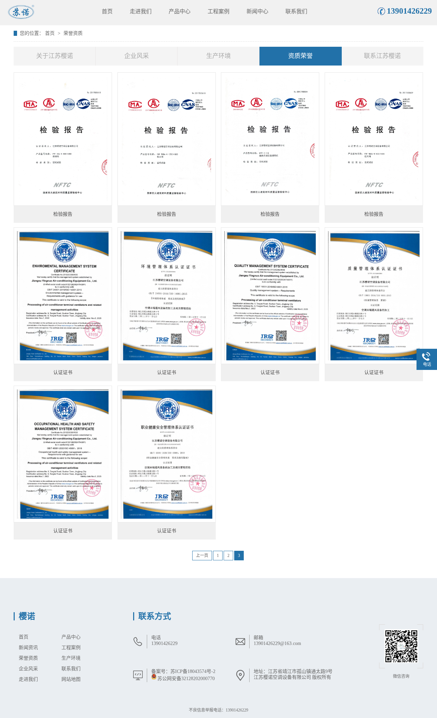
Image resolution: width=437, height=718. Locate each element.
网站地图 (71, 679)
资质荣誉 (300, 56)
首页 (107, 11)
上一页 (202, 555)
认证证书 (62, 372)
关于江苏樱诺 (54, 56)
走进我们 (141, 11)
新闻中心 (257, 11)
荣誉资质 (73, 33)
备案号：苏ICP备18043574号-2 (183, 671)
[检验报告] (63, 139)
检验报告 (62, 214)
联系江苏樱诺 (382, 56)
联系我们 (296, 11)
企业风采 (136, 56)
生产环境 (218, 56)
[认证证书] (63, 295)
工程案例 (218, 11)
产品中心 (180, 11)
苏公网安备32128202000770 (186, 678)
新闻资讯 (28, 647)
